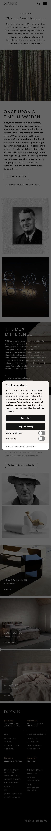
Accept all (25, 418)
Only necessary (25, 426)
